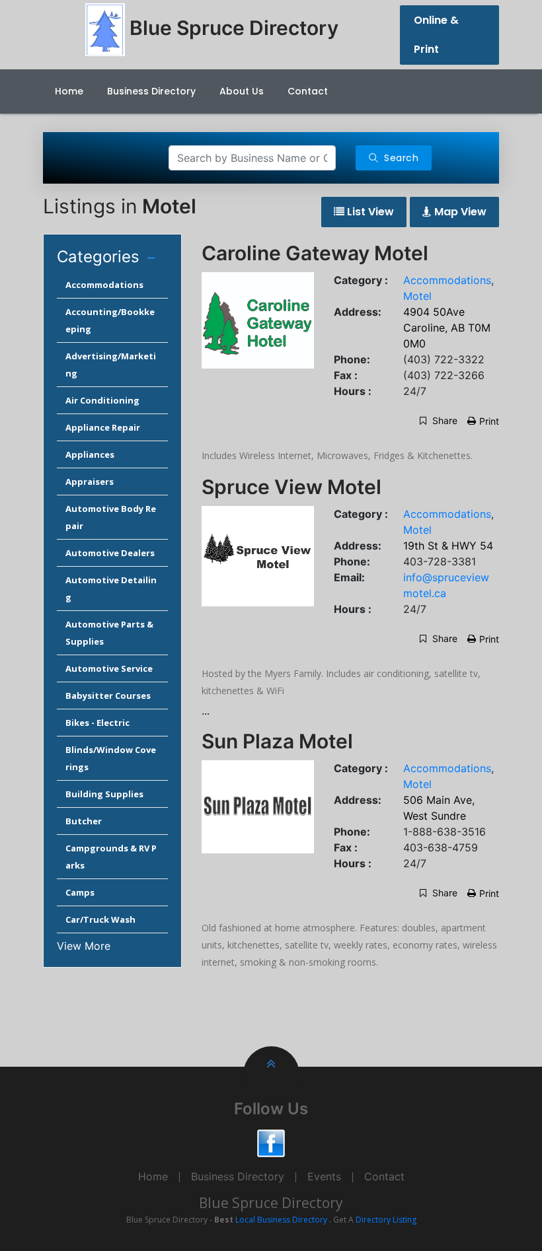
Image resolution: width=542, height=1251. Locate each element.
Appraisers (89, 481)
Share (443, 420)
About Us (241, 91)
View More (83, 945)
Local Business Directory (281, 1219)
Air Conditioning (102, 400)
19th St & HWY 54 (448, 545)
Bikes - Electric (97, 723)
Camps (80, 892)
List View (369, 211)
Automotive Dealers (110, 553)
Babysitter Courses (108, 695)
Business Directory (151, 91)
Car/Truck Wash (100, 919)
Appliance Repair (102, 427)
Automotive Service (109, 668)
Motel (417, 296)
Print (489, 421)
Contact (308, 91)
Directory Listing (386, 1219)
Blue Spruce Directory (271, 1203)
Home (69, 91)
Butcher (83, 821)
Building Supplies (104, 794)
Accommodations (104, 285)
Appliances (89, 454)
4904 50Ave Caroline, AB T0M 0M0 (446, 327)
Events (324, 1176)
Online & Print (436, 35)
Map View (459, 211)
